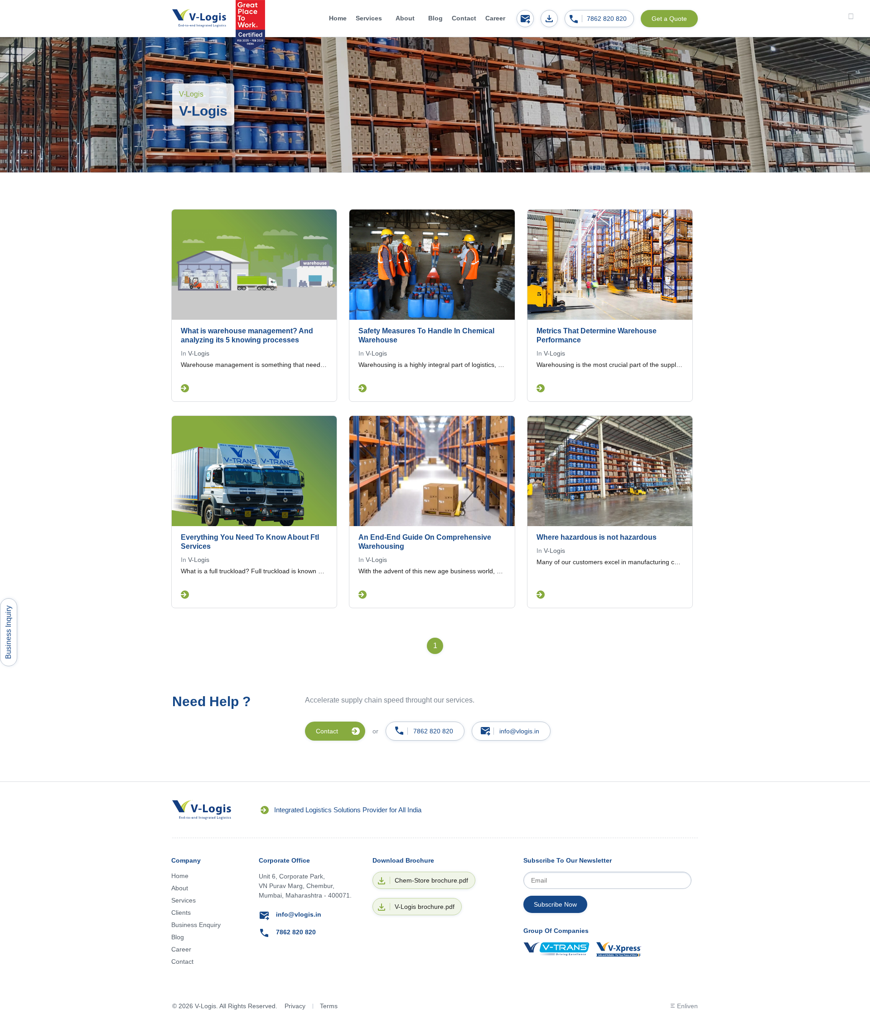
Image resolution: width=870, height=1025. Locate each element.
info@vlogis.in (519, 731)
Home (338, 18)
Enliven (687, 1006)
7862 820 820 (607, 18)
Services (369, 18)
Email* (607, 880)
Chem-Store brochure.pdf (431, 880)
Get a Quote (669, 18)
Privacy (295, 1006)
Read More (185, 388)
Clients (181, 912)
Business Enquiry (196, 924)
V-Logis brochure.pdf (424, 906)
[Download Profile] (549, 18)
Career (495, 18)
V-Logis (198, 353)
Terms (329, 1006)
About (405, 18)
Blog (435, 18)
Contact (464, 18)
